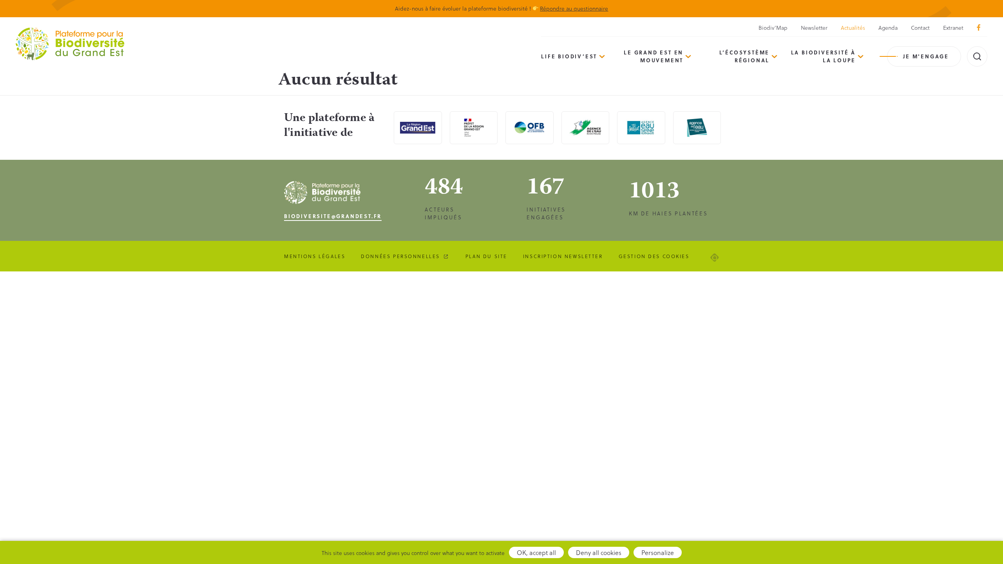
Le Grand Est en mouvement (653, 56)
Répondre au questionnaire (574, 8)
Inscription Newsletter (563, 256)
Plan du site (486, 256)
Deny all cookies (598, 552)
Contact (920, 28)
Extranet (953, 28)
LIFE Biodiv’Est (569, 56)
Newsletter (814, 28)
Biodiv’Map (773, 28)
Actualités (853, 28)
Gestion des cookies (654, 256)
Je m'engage (926, 56)
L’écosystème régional (744, 56)
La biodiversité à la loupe (823, 56)
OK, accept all (536, 552)
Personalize (657, 552)
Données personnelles (400, 256)
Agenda (888, 28)
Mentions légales (314, 256)
